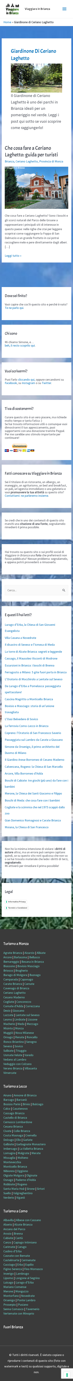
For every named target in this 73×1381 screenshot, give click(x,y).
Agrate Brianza (12, 953)
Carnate (29, 984)
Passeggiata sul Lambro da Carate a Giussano (34, 740)
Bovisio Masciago (28, 966)
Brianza (9, 161)
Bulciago (37, 1104)
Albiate (41, 953)
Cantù (19, 1238)
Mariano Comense (14, 1287)
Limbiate (19, 1019)
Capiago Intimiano (25, 1242)
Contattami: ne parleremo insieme (26, 496)
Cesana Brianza (13, 1126)
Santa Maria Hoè (13, 1189)
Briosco (8, 970)
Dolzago (8, 1140)
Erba (20, 1264)
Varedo (28, 1055)
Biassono (9, 966)
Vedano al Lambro (14, 1059)
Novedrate (28, 1296)
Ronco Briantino (13, 1042)
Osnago (8, 1180)
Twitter (46, 383)
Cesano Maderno (14, 997)
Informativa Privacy (17, 901)
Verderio (8, 1197)
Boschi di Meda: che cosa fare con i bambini (32, 800)
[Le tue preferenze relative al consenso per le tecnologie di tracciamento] (67, 1375)
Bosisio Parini (12, 1104)
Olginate (31, 1175)
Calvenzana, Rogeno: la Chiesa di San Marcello (34, 767)
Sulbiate (8, 1051)
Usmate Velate (12, 1055)
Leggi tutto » (13, 256)
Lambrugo (22, 1273)
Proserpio (9, 1305)
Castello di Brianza (15, 1118)
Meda (20, 1024)
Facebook (11, 383)
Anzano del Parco (14, 1229)
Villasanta (31, 1068)
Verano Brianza (12, 1068)
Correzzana (32, 1006)
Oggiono (22, 1171)
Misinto (8, 1028)
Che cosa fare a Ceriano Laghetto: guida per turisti (31, 151)
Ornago (8, 1037)
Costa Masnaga (13, 1135)
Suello (7, 1193)
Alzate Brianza (23, 1224)
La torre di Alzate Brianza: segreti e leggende (33, 652)
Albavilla (8, 1220)
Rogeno (22, 1184)
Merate (36, 1153)
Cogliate (8, 1002)
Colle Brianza (22, 1131)
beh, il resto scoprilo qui (20, 345)
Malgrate (23, 1153)
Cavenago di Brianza (16, 988)
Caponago (26, 979)
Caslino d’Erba (12, 1251)
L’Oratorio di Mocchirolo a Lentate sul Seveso (33, 679)
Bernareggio (11, 962)
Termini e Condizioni (17, 908)
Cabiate (8, 1238)
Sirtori (41, 1189)
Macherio (9, 1024)
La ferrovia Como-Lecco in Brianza (26, 726)
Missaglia (9, 1158)
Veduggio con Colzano (17, 1064)
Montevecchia (12, 1162)
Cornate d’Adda (13, 1006)
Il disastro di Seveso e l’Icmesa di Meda (30, 645)
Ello (18, 1140)
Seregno (31, 1042)
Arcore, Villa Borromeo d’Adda (24, 773)
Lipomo (8, 1278)
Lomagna (9, 1153)
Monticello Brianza (15, 1166)
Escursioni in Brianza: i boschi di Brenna (29, 665)
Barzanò (21, 1100)
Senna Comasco (13, 1309)
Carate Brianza (12, 984)
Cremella (30, 1135)
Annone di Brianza (25, 1095)
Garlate (27, 1140)
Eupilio (29, 1264)
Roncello (32, 1037)
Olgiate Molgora (13, 1175)
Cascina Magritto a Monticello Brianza (29, 699)
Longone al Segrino (27, 1278)
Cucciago (9, 1264)
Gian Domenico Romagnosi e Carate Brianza (33, 820)
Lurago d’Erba (25, 1282)
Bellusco (34, 957)
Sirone (31, 1189)
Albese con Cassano (28, 1220)
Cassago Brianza (13, 1113)
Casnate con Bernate (16, 1256)
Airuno (7, 1095)
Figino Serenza (12, 1269)
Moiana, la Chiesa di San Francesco (27, 827)
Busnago (35, 975)
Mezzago (32, 1024)
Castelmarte (11, 1260)
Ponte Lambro (26, 1300)
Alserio (7, 1224)
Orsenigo (9, 1300)
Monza (19, 1028)
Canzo (7, 1242)
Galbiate (8, 1144)
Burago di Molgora (15, 975)
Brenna (18, 1233)
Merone (8, 1291)
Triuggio (21, 1051)
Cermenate (28, 1260)
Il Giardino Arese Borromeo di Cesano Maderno (34, 760)
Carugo (21, 1247)
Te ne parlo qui (14, 308)
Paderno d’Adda (25, 1180)
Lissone (32, 1019)
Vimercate (9, 1073)
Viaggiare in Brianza (37, 9)
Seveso (7, 1046)
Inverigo (8, 1273)
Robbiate (9, 1184)
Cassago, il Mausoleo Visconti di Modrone (31, 658)
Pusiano (23, 1305)
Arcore (7, 957)
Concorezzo (23, 1002)
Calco (6, 1108)
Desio (7, 1010)
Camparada (10, 979)
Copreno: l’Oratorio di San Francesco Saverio (33, 733)
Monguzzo (22, 1291)
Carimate (9, 1247)
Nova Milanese (24, 1033)
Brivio (26, 1104)
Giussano (18, 1010)
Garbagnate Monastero (31, 1144)
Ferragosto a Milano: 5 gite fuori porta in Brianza (36, 672)
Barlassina (20, 957)
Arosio (7, 1233)
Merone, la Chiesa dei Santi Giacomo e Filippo (33, 793)
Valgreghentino (23, 1193)
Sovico (19, 1046)
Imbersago (10, 1149)
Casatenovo (20, 1108)
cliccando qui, (26, 379)
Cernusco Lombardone (17, 1122)
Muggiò (8, 1033)
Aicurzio (29, 953)
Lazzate (8, 1015)
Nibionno (9, 1171)
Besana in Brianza (32, 962)
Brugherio (21, 970)
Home (7, 22)
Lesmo (7, 1019)
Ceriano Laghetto (27, 161)
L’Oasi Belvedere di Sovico (21, 719)
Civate (7, 1131)
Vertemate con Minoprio (18, 1313)
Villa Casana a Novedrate (20, 638)
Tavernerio (32, 1309)
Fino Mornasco (33, 1269)
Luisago (8, 1282)
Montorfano (11, 1296)
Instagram (28, 383)
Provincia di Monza (51, 161)
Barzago (8, 1100)
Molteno (22, 1158)
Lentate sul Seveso (28, 1015)
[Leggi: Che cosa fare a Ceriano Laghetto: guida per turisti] (36, 187)
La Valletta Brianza (31, 1149)
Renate (19, 1037)
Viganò (20, 1197)
